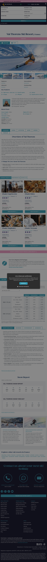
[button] (23, 286)
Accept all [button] (23, 283)
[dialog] (23, 281)
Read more (31, 280)
